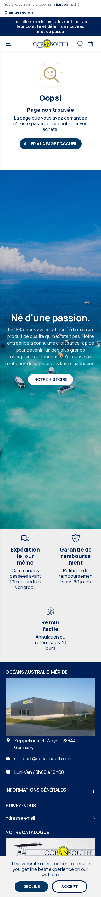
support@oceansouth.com (43, 758)
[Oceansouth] (50, 43)
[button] (9, 43)
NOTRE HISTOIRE (50, 379)
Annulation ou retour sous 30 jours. (50, 642)
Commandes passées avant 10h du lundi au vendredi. (25, 578)
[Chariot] (90, 44)
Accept (69, 886)
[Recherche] (80, 44)
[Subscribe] (93, 818)
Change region (18, 12)
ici (43, 123)
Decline (31, 886)
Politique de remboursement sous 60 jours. (76, 576)
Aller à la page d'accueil (50, 143)
